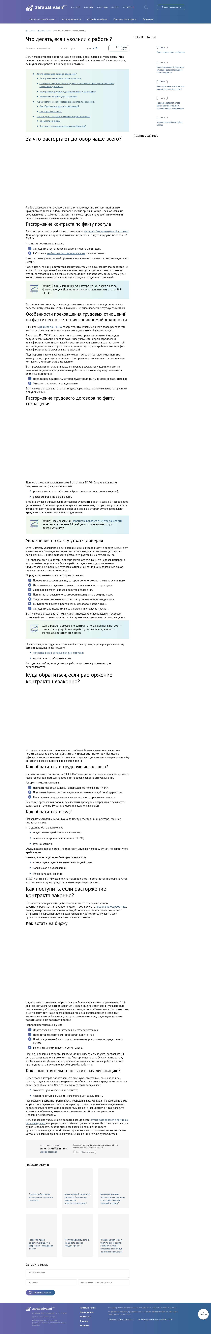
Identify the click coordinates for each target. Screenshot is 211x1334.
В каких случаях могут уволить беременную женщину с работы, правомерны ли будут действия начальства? (111, 1245)
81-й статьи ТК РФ (50, 327)
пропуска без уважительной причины (106, 231)
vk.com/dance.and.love (85, 1152)
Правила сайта (88, 1307)
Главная (32, 30)
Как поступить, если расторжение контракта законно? (63, 116)
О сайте (84, 1321)
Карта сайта (86, 1312)
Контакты (85, 1316)
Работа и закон (45, 30)
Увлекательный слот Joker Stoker (169, 123)
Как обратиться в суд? (50, 111)
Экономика (148, 19)
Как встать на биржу (49, 120)
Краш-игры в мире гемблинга (171, 52)
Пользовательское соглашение (120, 1319)
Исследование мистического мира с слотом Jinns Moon (171, 87)
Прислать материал (171, 7)
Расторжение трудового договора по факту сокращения (67, 91)
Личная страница (48, 1151)
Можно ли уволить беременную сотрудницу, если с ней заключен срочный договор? (112, 1198)
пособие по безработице (111, 906)
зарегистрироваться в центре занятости (97, 521)
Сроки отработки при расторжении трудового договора (41, 1197)
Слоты (162, 47)
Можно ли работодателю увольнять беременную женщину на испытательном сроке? (77, 1198)
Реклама (84, 1325)
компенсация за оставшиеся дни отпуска (58, 652)
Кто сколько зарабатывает (42, 19)
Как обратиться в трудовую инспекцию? (59, 106)
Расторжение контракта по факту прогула (60, 78)
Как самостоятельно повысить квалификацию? (62, 126)
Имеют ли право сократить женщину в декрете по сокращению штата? (41, 1244)
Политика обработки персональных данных (155, 1319)
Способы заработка (97, 19)
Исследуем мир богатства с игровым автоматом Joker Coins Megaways (170, 70)
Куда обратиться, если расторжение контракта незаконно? (66, 101)
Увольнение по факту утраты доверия (58, 96)
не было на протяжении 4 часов (66, 253)
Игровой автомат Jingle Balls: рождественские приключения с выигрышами (170, 105)
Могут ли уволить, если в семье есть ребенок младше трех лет (77, 1242)
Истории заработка (71, 19)
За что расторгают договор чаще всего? (57, 73)
